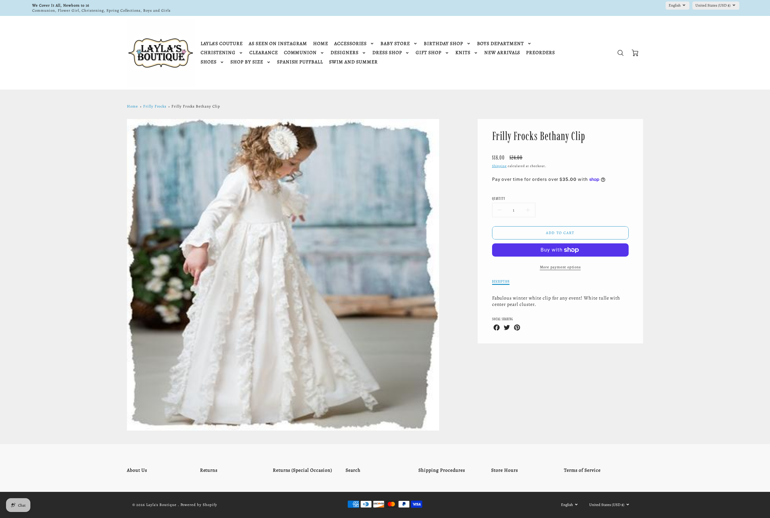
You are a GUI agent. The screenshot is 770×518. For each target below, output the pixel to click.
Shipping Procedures (441, 470)
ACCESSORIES (350, 44)
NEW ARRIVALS (502, 53)
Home (132, 106)
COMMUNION (300, 53)
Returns (209, 470)
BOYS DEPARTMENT (500, 44)
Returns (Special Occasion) (302, 470)
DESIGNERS (345, 53)
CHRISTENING (218, 53)
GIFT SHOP (429, 53)
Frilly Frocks (154, 106)
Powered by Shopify (198, 504)
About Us (137, 470)
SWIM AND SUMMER (353, 62)
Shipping (499, 166)
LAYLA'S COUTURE (221, 44)
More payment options (560, 267)
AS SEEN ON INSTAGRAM (278, 44)
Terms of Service (582, 470)
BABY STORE (395, 44)
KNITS (462, 53)
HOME (320, 44)
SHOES (209, 62)
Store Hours (504, 470)
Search (353, 470)
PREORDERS (540, 53)
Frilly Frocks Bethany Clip (195, 106)
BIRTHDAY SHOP (443, 44)
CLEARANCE (263, 53)
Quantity (499, 198)
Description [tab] (501, 281)
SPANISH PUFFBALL (300, 62)
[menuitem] (221, 43)
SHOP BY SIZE (246, 62)
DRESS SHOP (387, 53)
